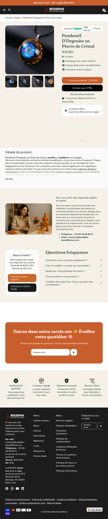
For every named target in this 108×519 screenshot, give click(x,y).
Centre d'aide (39, 456)
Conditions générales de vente (32, 503)
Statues (37, 430)
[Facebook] (6, 488)
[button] (11, 81)
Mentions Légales (64, 420)
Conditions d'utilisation (61, 432)
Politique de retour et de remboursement (66, 464)
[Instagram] (12, 488)
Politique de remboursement (17, 499)
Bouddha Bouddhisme (57, 512)
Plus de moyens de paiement (82, 94)
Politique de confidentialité (63, 440)
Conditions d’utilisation (67, 499)
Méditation (38, 440)
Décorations (39, 435)
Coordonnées (11, 503)
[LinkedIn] (22, 488)
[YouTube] (17, 488)
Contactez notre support (19, 278)
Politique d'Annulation (66, 470)
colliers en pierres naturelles (69, 172)
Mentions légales (54, 503)
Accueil (9, 17)
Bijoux (18, 17)
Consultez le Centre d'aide (21, 287)
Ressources (39, 451)
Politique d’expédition (87, 499)
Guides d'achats (41, 420)
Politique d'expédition (66, 425)
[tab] (97, 110)
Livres (36, 445)
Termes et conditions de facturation (66, 456)
